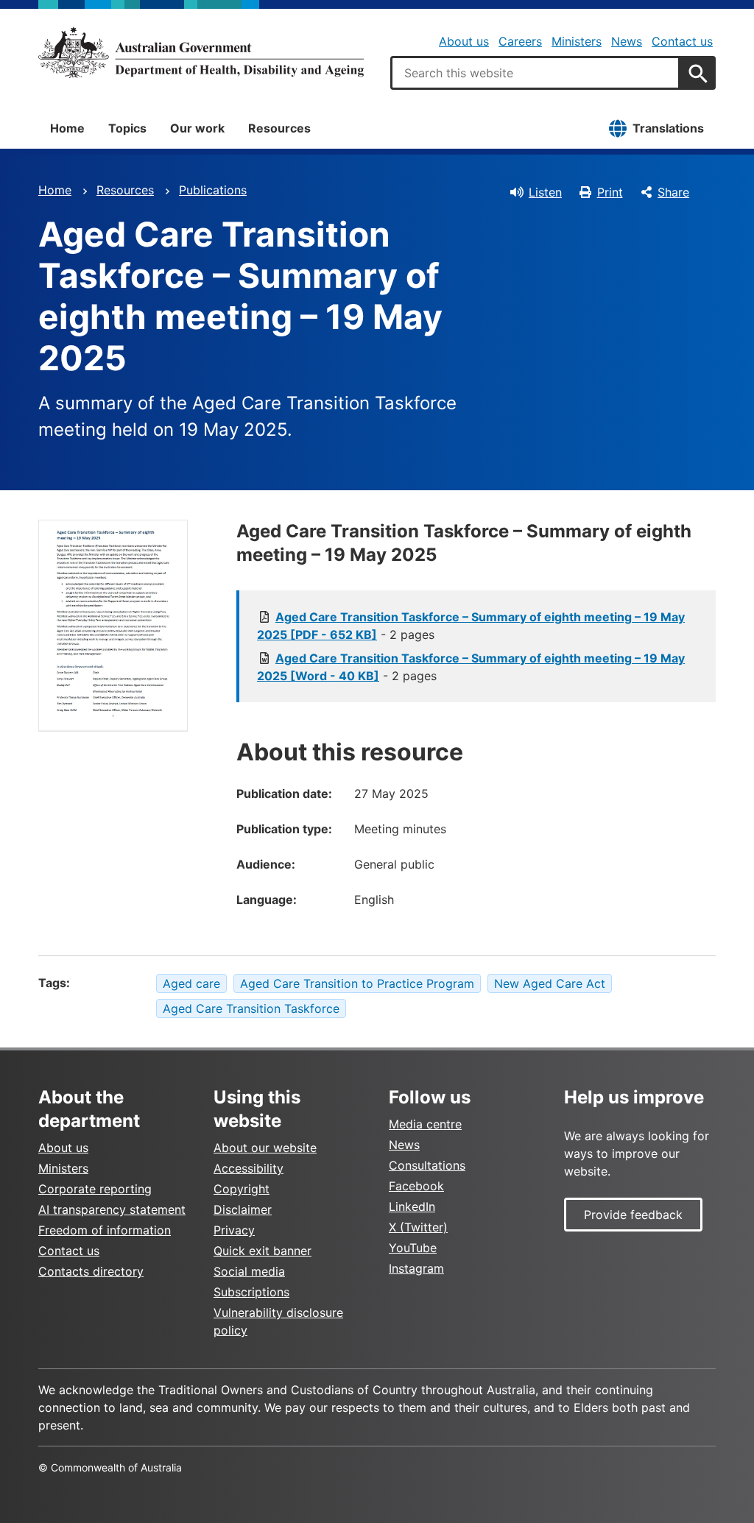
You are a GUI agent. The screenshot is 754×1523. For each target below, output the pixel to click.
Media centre (425, 1124)
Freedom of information (104, 1230)
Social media (249, 1271)
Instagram (416, 1268)
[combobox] (535, 73)
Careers (520, 41)
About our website (265, 1147)
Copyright (241, 1188)
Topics (127, 128)
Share (673, 192)
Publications (213, 190)
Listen (545, 192)
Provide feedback (633, 1214)
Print (610, 192)
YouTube (413, 1247)
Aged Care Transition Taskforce (251, 1008)
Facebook (416, 1186)
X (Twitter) (418, 1227)
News (626, 41)
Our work (197, 128)
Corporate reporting (95, 1188)
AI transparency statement (112, 1209)
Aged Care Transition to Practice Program (357, 983)
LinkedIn (412, 1206)
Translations (668, 128)
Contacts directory (91, 1271)
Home (67, 128)
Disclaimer (243, 1209)
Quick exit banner (262, 1250)
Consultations (427, 1165)
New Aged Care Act (549, 983)
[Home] (201, 52)
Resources (279, 128)
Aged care (191, 983)
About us (464, 41)
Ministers (577, 41)
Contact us (682, 41)
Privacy (234, 1230)
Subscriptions (251, 1292)
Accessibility (248, 1168)
